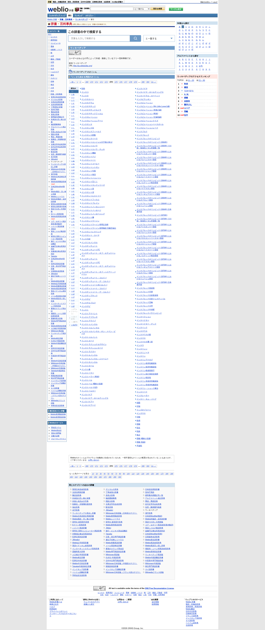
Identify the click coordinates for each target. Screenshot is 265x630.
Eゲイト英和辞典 (79, 525)
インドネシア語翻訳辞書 (115, 569)
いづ (73, 270)
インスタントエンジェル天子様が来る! (96, 142)
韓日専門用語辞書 (152, 566)
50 (108, 474)
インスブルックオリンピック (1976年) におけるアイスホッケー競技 (154, 225)
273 (106, 82)
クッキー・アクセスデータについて (63, 614)
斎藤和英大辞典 (78, 552)
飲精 (138, 420)
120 (138, 474)
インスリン (141, 356)
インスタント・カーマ (90, 235)
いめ (73, 194)
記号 (201, 66)
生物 (52, 81)
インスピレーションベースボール (150, 124)
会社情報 (155, 602)
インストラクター (88, 352)
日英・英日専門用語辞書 (115, 537)
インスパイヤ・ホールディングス (150, 92)
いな (73, 155)
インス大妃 (85, 239)
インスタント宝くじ (89, 182)
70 (116, 474)
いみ (73, 188)
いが (73, 234)
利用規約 (53, 609)
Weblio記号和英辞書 (80, 543)
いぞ (73, 261)
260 (100, 477)
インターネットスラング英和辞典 (85, 549)
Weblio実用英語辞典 (114, 525)
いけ (73, 119)
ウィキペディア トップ (57, 15)
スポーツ (54, 78)
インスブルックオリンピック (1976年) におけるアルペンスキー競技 (154, 231)
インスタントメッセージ (91, 210)
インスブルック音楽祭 (146, 288)
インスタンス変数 (88, 135)
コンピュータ (56, 43)
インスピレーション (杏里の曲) (149, 110)
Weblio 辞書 (52, 19)
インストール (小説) (89, 387)
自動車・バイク (56, 50)
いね (73, 164)
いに (73, 158)
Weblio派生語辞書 (152, 540)
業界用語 (54, 40)
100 (128, 474)
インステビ (85, 299)
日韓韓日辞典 (97, 2)
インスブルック (143, 135)
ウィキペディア (81, 19)
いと (73, 152)
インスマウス (142, 331)
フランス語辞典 (192, 616)
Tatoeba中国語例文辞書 (81, 566)
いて (73, 149)
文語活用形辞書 (78, 492)
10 (93, 474)
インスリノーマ (143, 352)
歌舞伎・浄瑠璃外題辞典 (82, 504)
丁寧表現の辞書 (112, 492)
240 (90, 477)
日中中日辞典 (86, 2)
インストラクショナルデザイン (94, 344)
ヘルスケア (55, 72)
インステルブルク (88, 303)
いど (73, 276)
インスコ (85, 92)
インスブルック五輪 (145, 302)
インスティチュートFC (90, 250)
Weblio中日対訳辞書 (80, 563)
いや (73, 200)
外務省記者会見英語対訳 (82, 534)
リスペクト (189, 91)
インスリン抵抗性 (144, 378)
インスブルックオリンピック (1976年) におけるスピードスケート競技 (154, 249)
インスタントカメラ (89, 146)
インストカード (87, 341)
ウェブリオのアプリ (92, 602)
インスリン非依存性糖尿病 (147, 385)
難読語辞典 (76, 495)
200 (71, 477)
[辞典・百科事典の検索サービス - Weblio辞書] (61, 11)
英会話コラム (56, 427)
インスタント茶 (87, 189)
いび (73, 282)
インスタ (85, 96)
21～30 (202, 80)
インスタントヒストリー (91, 196)
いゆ (73, 203)
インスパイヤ (142, 88)
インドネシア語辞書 (80, 569)
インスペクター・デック (146, 324)
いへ (73, 179)
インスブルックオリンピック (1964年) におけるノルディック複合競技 (154, 181)
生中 (186, 115)
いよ (73, 206)
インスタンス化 (87, 128)
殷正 (138, 435)
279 (135, 82)
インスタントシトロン (90, 167)
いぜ (73, 258)
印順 (138, 417)
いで (73, 273)
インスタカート (87, 99)
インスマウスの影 (144, 335)
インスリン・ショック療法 (147, 388)
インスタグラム (87, 103)
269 (86, 82)
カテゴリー (89, 15)
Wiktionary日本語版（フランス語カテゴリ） (123, 572)
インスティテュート (89, 259)
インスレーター (143, 395)
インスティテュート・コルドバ (94, 278)
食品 (52, 85)
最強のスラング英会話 (115, 549)
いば (73, 279)
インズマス (141, 413)
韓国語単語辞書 (112, 566)
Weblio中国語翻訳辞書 (154, 557)
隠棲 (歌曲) (141, 442)
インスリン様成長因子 (146, 370)
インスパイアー (87, 402)
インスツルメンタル (89, 242)
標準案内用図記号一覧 (154, 495)
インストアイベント (89, 314)
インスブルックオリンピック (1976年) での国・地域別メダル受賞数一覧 (154, 220)
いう (73, 100)
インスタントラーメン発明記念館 (94, 224)
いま (73, 185)
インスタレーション (89, 117)
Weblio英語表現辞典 (153, 543)
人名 (52, 88)
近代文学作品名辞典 (153, 504)
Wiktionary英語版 (113, 555)
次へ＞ (153, 82)
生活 (52, 69)
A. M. (186, 94)
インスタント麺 (87, 217)
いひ (73, 173)
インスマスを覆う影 (145, 342)
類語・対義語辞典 (59, 2)
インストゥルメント (89, 337)
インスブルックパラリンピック (149, 313)
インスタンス (86, 124)
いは (73, 170)
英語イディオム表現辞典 (82, 546)
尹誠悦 (139, 446)
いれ (73, 218)
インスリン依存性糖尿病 (146, 363)
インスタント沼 (87, 192)
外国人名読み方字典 (80, 501)
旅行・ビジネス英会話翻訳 (116, 531)
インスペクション (144, 317)
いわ (73, 225)
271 (96, 82)
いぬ (73, 161)
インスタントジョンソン (91, 178)
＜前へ (72, 82)
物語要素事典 (111, 498)
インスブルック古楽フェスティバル (151, 299)
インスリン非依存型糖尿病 (147, 381)
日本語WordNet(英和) (153, 534)
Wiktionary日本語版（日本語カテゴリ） (121, 513)
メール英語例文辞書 (114, 546)
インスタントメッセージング (93, 214)
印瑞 (138, 406)
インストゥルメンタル (90, 328)
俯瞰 (186, 97)
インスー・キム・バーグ (146, 399)
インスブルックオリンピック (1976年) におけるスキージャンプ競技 (154, 243)
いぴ (73, 297)
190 (171, 474)
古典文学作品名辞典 (114, 504)
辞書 (49, 2)
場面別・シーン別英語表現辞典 (157, 549)
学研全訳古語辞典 (79, 575)
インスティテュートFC (90, 263)
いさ (73, 125)
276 (121, 82)
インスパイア (86, 395)
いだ (73, 264)
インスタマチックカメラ (91, 110)
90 (124, 474)
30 (101, 474)
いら (73, 209)
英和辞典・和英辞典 (194, 607)
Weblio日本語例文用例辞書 (83, 516)
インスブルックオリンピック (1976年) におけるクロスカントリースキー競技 (154, 237)
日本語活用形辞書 (152, 489)
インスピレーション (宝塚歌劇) (149, 117)
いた (73, 140)
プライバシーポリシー (58, 611)
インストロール (87, 366)
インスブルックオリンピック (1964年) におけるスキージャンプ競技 (154, 170)
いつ (73, 146)
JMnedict (76, 540)
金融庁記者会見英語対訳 (155, 531)
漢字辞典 (148, 513)
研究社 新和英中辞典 (114, 522)
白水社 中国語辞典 (113, 557)
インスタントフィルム (90, 199)
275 (116, 82)
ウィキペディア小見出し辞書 (84, 513)
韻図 (138, 403)
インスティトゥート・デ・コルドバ (95, 292)
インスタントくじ (88, 160)
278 (130, 82)
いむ (73, 191)
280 (110, 477)
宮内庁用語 (149, 492)
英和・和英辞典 (73, 2)
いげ (73, 243)
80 (120, 474)
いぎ (73, 237)
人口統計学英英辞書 (80, 555)
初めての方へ (205, 2)
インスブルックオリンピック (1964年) (152, 142)
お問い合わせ (93, 460)
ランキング (78, 15)
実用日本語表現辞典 (80, 489)
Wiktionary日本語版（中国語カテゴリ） (121, 563)
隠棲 (138, 424)
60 (112, 474)
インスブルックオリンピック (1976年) (152, 215)
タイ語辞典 (190, 620)
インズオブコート (144, 410)
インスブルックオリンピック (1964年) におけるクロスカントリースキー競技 (154, 164)
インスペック (142, 327)
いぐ (73, 240)
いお (73, 106)
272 (101, 82)
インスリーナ (142, 392)
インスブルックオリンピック (148, 139)
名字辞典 (76, 510)
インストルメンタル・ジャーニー (94, 359)
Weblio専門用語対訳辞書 (115, 552)
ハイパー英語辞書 (79, 528)
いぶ (73, 285)
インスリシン (142, 349)
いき (73, 112)
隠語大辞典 (110, 501)
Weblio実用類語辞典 (114, 516)
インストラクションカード (92, 348)
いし (73, 128)
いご (73, 246)
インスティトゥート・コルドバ (94, 288)
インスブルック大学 (145, 306)
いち (73, 143)
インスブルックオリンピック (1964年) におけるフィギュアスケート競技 (154, 193)
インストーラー (87, 373)
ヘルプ (214, 2)
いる (73, 215)
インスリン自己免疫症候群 (147, 374)
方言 (52, 91)
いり (73, 212)
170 (162, 474)
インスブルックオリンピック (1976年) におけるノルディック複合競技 (154, 254)
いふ (73, 176)
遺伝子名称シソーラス (115, 540)
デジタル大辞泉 (112, 489)
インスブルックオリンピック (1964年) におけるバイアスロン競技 (154, 187)
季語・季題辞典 (151, 501)
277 (125, 82)
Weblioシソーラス (113, 519)
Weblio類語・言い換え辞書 (83, 519)
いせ (73, 134)
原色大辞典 (110, 495)
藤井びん (188, 104)
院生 (138, 428)
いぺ (73, 303)
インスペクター (143, 320)
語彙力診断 (55, 436)
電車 (52, 46)
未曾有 (187, 101)
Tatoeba (109, 534)
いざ (73, 249)
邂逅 (186, 87)
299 (143, 82)
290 (114, 477)
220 (81, 477)
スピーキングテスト (58, 439)
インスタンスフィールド (91, 131)
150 (152, 474)
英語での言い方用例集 (154, 522)
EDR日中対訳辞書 (79, 561)
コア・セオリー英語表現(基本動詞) (159, 525)
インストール (86, 380)
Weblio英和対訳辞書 (153, 552)
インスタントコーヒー (90, 164)
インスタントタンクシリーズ (93, 185)
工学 (52, 56)
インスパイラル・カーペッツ (148, 96)
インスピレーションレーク (147, 128)
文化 (52, 65)
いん (73, 231)
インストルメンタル (89, 355)
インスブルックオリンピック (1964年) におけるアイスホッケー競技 (154, 153)
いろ (73, 222)
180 (166, 474)
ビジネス (54, 37)
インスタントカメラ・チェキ (93, 149)
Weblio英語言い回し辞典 (155, 546)
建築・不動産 (56, 59)
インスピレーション (145, 103)
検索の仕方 (54, 604)
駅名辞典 (109, 507)
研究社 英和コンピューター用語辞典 (87, 531)
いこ (73, 122)
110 (133, 474)
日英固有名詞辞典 (152, 537)
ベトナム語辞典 (192, 623)
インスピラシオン (144, 99)
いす (73, 131)
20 (97, 474)
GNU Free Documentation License (159, 588)
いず (73, 255)
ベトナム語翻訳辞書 (80, 572)
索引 (69, 15)
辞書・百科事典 (66, 19)
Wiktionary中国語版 (153, 563)
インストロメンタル (89, 362)
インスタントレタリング (91, 232)
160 (157, 474)
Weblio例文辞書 (78, 557)
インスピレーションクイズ (147, 121)
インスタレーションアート (92, 121)
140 (147, 474)
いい (73, 97)
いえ (73, 103)
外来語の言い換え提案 (81, 498)
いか (73, 109)
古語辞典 (107, 2)
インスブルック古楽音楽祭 (147, 295)
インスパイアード (88, 405)
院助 (83, 88)
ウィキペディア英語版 (154, 555)
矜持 (186, 84)
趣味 (52, 75)
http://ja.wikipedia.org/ (82, 66)
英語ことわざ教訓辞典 (154, 528)
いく (73, 116)
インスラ (140, 345)
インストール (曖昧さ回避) (92, 384)
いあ (73, 94)
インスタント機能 (88, 153)
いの (73, 167)
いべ (73, 288)
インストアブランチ (89, 317)
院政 (138, 431)
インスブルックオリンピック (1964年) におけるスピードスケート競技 (154, 176)
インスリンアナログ (145, 360)
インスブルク (142, 131)
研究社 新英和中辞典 (80, 522)
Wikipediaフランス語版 (154, 572)
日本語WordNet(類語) (153, 516)
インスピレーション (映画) (147, 114)
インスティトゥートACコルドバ (94, 285)
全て (49, 34)
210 (76, 477)
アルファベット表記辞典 (155, 498)
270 (91, 82)
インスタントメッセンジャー (93, 207)
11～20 (191, 80)
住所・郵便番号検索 (153, 507)
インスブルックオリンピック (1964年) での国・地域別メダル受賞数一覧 (154, 147)
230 (85, 477)
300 (147, 82)
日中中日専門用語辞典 (115, 561)
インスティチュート (89, 246)
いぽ (73, 306)
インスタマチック (88, 106)
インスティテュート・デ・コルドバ (95, 281)
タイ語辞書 (149, 569)
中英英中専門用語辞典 (154, 561)
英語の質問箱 (56, 433)
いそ (73, 137)
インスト (85, 310)
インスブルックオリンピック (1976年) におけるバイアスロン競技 (154, 260)
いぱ (73, 294)
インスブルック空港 (145, 292)
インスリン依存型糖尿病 (146, 367)
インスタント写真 (88, 171)
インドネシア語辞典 (194, 618)
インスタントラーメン (90, 221)
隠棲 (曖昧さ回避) (144, 438)
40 (105, 474)
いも (73, 197)
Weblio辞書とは (56, 602)
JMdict (108, 528)
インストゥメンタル (89, 324)
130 (142, 474)
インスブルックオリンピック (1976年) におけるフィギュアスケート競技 (154, 266)
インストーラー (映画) (90, 377)
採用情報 (155, 604)
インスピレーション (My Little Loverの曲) (153, 106)
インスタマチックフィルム (92, 114)
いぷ (73, 300)
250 (95, 477)
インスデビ (85, 306)
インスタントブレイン (90, 203)
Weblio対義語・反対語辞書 (156, 519)
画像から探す (89, 604)
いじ (73, 252)
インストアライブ (88, 321)
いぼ (73, 291)
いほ (73, 182)
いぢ (73, 267)
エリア (187, 108)
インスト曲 (85, 369)
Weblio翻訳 (190, 609)
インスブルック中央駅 (146, 310)
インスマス (141, 338)
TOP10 (180, 80)
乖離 (186, 111)
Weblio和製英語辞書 (114, 543)
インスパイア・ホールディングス (94, 398)
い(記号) (74, 325)
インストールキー (88, 391)
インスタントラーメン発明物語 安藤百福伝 (98, 228)
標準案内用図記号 (57, 117)
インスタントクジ (88, 156)
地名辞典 (76, 507)
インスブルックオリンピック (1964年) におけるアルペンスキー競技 (154, 158)
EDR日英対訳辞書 (79, 537)
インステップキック (89, 296)
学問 (52, 62)
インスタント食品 (88, 174)
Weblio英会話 (56, 430)
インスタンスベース (89, 139)
